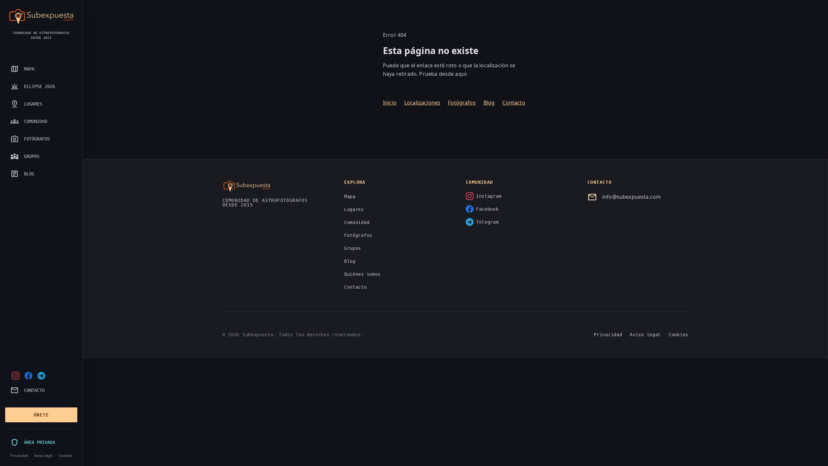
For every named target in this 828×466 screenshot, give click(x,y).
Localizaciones (422, 102)
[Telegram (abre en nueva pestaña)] (41, 376)
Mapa (349, 196)
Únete (41, 414)
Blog (489, 102)
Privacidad (19, 455)
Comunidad (356, 222)
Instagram (488, 196)
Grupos (352, 248)
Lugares (354, 209)
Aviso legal (43, 455)
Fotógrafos (462, 102)
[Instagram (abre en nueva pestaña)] (15, 376)
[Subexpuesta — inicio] (41, 17)
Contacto (513, 102)
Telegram (487, 222)
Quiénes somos (362, 274)
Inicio (390, 102)
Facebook (487, 209)
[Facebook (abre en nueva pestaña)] (28, 376)
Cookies (65, 455)
